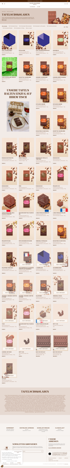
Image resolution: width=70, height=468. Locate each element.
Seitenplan (51, 459)
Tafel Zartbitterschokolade (52, 26)
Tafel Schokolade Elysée (13, 26)
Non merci (4, 462)
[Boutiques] (2, 4)
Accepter (19, 462)
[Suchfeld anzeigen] (4, 4)
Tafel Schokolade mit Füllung (19, 28)
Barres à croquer (29, 28)
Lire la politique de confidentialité (7, 459)
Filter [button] (67, 26)
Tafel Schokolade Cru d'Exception (39, 26)
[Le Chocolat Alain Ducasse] (35, 3)
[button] (2, 466)
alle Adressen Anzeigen (55, 447)
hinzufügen (9, 51)
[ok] (42, 451)
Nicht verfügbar (26, 264)
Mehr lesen (4, 19)
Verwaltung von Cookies (53, 460)
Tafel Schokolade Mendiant (7, 28)
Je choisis (11, 462)
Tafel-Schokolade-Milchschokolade (25, 26)
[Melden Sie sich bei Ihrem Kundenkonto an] (65, 4)
